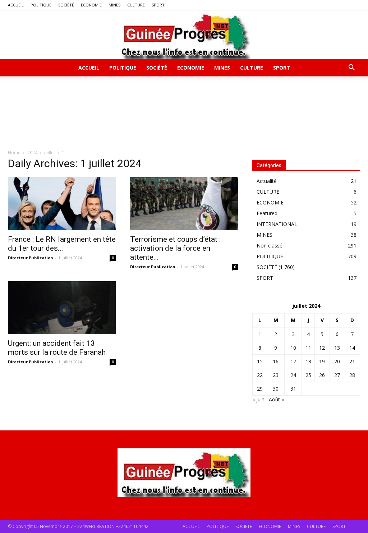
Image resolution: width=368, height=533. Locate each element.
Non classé (269, 245)
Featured (267, 213)
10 (293, 347)
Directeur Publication (30, 257)
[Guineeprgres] (184, 34)
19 (322, 361)
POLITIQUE (41, 5)
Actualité (267, 181)
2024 (32, 153)
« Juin (258, 399)
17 (293, 361)
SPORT (158, 5)
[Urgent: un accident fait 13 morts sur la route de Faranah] (62, 307)
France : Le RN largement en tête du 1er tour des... (62, 244)
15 (260, 361)
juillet (49, 153)
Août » (276, 399)
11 (308, 347)
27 (337, 375)
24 (293, 375)
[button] (351, 68)
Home (14, 153)
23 (276, 375)
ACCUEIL (16, 5)
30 (276, 388)
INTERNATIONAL (277, 224)
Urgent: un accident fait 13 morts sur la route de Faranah (57, 348)
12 (322, 347)
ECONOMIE (91, 5)
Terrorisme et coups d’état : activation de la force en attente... (175, 248)
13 (337, 347)
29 (260, 388)
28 (352, 375)
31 (293, 388)
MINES (114, 5)
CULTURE (136, 5)
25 (308, 375)
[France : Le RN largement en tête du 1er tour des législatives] (62, 203)
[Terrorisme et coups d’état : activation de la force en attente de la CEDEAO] (184, 203)
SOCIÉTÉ (66, 5)
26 (322, 375)
